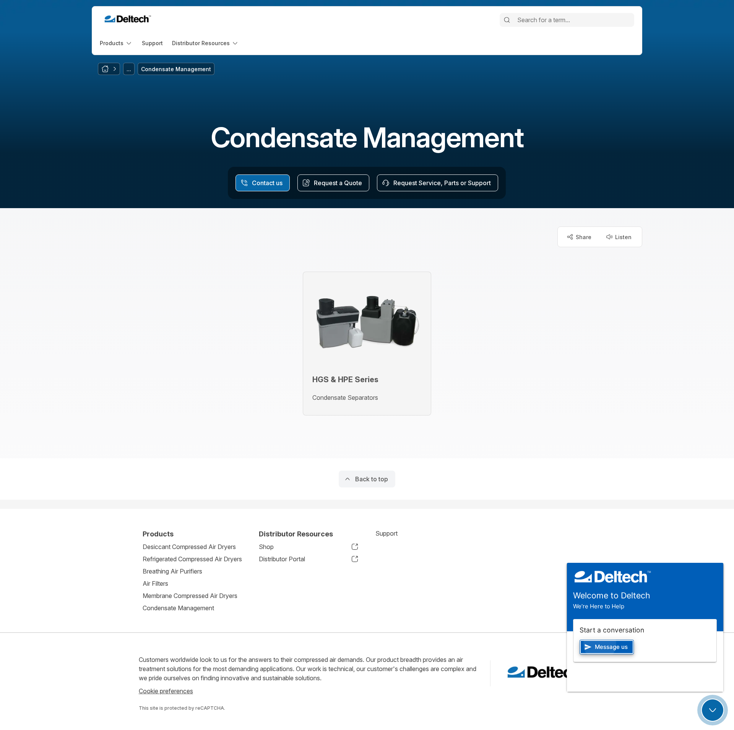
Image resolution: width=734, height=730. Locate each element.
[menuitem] (116, 43)
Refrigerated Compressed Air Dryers (192, 559)
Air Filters (155, 583)
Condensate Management (178, 608)
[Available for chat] (712, 710)
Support (386, 533)
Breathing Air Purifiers (172, 571)
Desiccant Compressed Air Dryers (189, 547)
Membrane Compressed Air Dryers (190, 596)
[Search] (507, 20)
